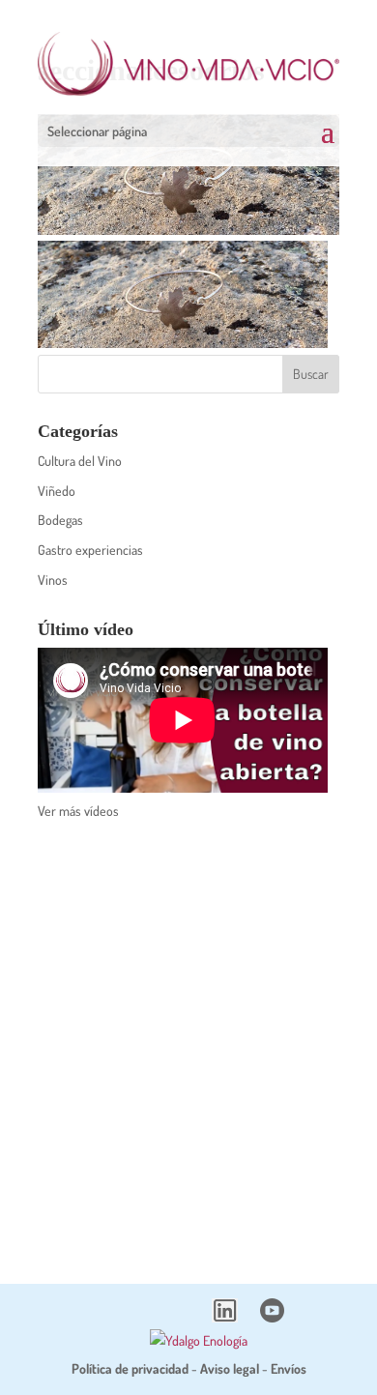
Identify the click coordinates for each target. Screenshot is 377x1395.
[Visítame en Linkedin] (225, 1317)
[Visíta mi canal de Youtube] (272, 1317)
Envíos (288, 1368)
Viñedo (56, 490)
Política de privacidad (130, 1368)
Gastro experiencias (90, 549)
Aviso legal (229, 1368)
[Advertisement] (188, 1039)
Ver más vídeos (78, 810)
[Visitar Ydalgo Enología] (198, 1340)
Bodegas (60, 519)
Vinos (53, 579)
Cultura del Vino (80, 460)
